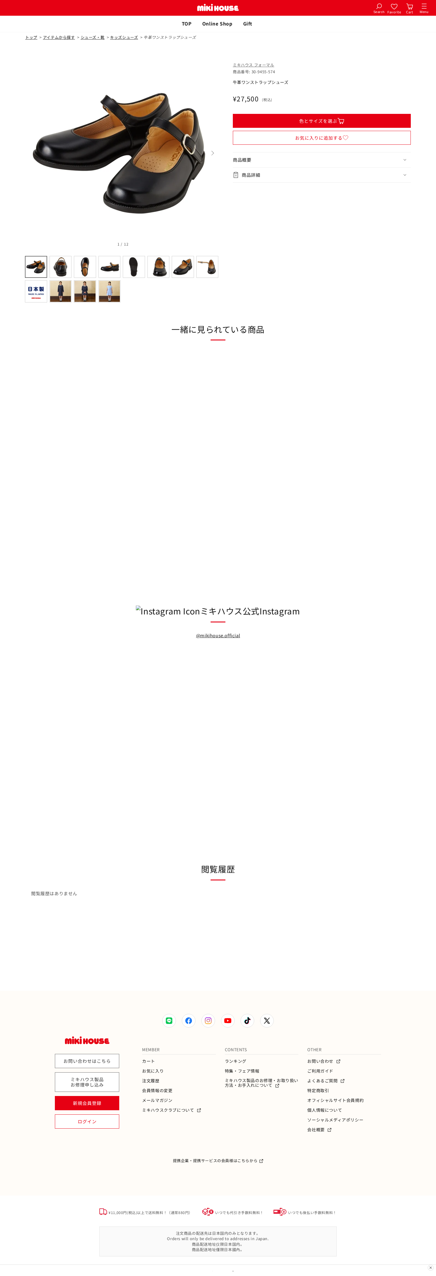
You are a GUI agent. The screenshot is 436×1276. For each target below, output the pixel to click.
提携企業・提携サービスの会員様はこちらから (215, 1160)
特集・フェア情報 (242, 1070)
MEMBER (151, 1049)
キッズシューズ (124, 37)
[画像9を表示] (36, 291)
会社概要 (316, 1129)
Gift (247, 23)
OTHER (314, 1049)
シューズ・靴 (93, 37)
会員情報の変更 (157, 1090)
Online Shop (217, 23)
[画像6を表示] (158, 267)
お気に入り (153, 1070)
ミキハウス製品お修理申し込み (87, 1082)
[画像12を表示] (109, 291)
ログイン (87, 1121)
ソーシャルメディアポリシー (335, 1119)
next (212, 153)
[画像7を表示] (183, 267)
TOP (187, 23)
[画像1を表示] (36, 267)
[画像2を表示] (60, 267)
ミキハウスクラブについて (168, 1110)
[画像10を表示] (60, 291)
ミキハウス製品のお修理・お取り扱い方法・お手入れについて (261, 1083)
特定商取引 (318, 1090)
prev (31, 153)
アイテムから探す (59, 37)
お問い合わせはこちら (87, 1061)
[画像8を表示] (207, 267)
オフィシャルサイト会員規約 (335, 1100)
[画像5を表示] (134, 267)
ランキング (235, 1061)
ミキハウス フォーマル (253, 65)
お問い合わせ (320, 1061)
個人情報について (324, 1110)
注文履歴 (150, 1080)
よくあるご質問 (323, 1080)
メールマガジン (157, 1100)
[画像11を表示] (85, 291)
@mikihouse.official (218, 635)
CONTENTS (236, 1049)
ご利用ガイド (320, 1070)
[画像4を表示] (109, 267)
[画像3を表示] (85, 267)
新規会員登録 (87, 1103)
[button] (322, 159)
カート (148, 1061)
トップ (31, 37)
